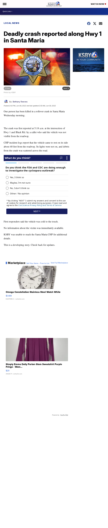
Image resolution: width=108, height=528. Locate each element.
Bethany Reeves (20, 101)
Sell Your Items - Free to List (37, 263)
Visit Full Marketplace (59, 263)
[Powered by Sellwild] (64, 415)
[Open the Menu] (4, 4)
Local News (11, 23)
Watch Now (98, 4)
